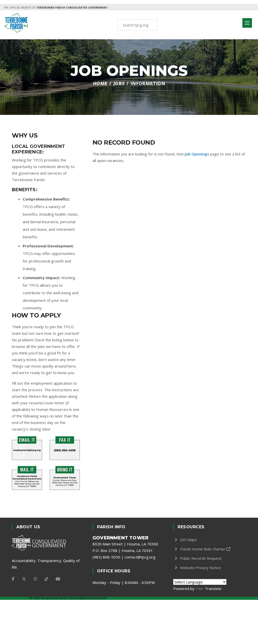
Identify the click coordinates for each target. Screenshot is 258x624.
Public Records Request (201, 558)
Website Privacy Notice (200, 567)
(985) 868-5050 (106, 557)
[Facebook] (13, 578)
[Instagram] (35, 578)
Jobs (119, 83)
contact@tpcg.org (139, 557)
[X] (24, 578)
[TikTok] (46, 578)
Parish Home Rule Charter (202, 548)
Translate (213, 588)
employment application (51, 383)
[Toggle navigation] (247, 23)
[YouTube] (57, 578)
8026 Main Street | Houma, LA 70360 (125, 543)
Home (100, 83)
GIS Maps (188, 539)
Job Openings (197, 153)
